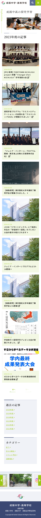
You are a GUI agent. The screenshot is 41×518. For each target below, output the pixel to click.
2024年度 (10, 417)
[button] (1, 480)
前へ (14, 389)
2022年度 (10, 425)
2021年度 (10, 429)
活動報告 (9, 459)
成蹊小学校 (9, 511)
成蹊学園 (20, 508)
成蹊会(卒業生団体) (29, 511)
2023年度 (10, 421)
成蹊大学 (18, 511)
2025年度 (10, 413)
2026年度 (10, 410)
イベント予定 (11, 455)
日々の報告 (10, 451)
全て (8, 447)
